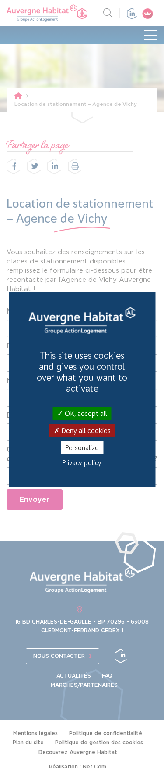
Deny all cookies (85, 430)
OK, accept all (85, 413)
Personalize (82, 448)
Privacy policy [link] (82, 463)
